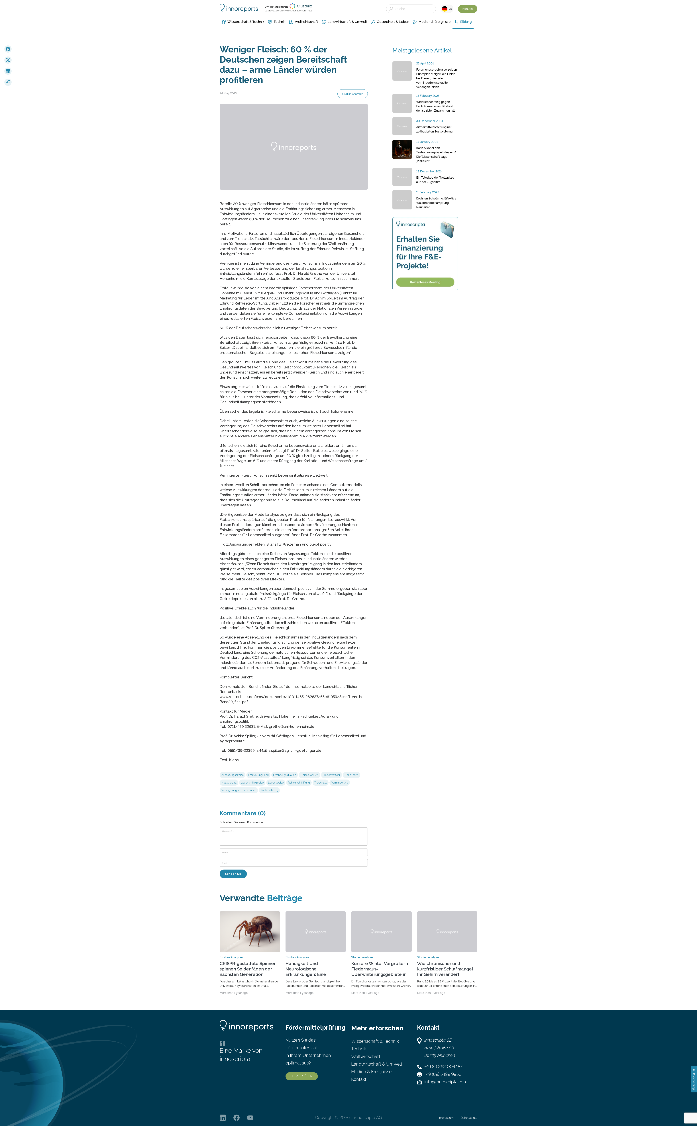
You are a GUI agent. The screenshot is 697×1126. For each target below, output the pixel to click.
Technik (358, 1048)
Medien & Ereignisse (371, 1071)
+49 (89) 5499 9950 (443, 1074)
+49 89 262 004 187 (443, 1066)
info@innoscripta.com (446, 1081)
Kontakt (467, 9)
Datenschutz (469, 1117)
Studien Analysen (352, 93)
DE (449, 8)
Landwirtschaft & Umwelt (376, 1064)
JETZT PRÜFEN (301, 1076)
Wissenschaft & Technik (375, 1041)
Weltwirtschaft (365, 1056)
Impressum (446, 1117)
